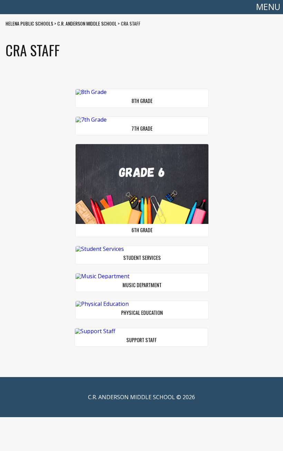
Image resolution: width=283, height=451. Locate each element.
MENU (268, 6)
